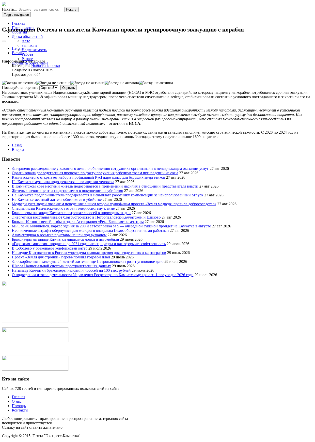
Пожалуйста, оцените (20, 87)
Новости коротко (45, 65)
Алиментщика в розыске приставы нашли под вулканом (59, 235)
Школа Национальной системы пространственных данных (61, 266)
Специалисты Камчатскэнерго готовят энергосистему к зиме (63, 208)
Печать (18, 48)
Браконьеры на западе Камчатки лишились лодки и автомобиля (65, 239)
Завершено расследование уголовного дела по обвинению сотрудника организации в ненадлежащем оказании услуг (110, 168)
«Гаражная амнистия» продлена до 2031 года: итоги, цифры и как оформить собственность (89, 244)
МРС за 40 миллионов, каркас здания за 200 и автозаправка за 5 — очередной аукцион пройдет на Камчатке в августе (111, 226)
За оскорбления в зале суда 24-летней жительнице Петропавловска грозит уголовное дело (87, 261)
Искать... (9, 9)
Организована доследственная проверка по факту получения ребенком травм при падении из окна (95, 173)
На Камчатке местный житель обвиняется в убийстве (57, 199)
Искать (71, 9)
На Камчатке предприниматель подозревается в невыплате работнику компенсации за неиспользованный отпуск (107, 195)
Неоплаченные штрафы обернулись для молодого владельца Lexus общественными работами (90, 230)
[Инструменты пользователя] (4, 41)
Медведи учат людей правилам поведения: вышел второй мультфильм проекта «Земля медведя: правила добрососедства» (114, 204)
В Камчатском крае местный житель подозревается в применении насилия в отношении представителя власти (105, 186)
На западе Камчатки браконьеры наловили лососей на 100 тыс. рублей (71, 270)
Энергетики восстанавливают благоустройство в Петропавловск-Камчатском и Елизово (86, 217)
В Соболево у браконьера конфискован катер (49, 248)
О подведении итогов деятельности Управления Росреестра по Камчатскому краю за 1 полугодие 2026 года (102, 275)
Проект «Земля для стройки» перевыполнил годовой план (61, 257)
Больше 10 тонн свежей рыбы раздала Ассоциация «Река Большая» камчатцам (78, 222)
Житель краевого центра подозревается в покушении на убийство (67, 191)
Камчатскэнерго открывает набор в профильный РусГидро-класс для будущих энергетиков (88, 177)
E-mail (17, 53)
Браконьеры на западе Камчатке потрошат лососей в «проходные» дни (71, 213)
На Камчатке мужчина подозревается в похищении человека (63, 182)
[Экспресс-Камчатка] (4, 4)
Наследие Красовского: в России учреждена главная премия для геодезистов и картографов (89, 253)
